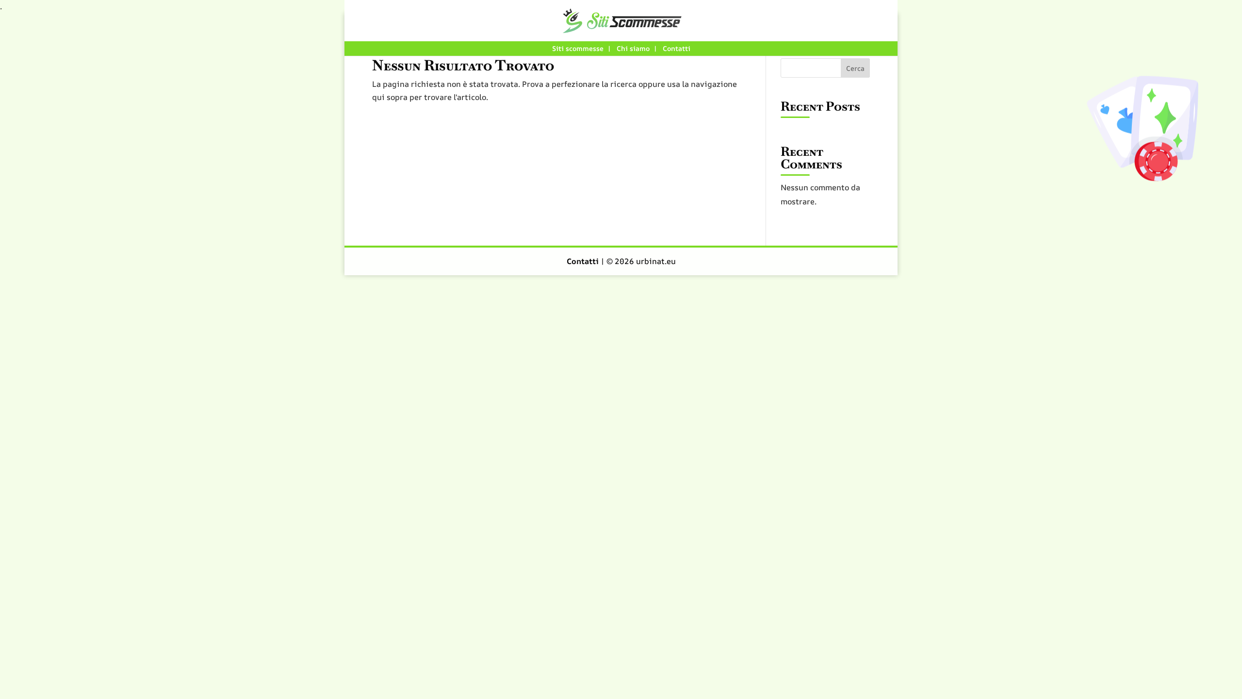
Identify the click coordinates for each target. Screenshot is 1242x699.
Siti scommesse (578, 48)
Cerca (855, 68)
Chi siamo (633, 48)
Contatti (676, 48)
